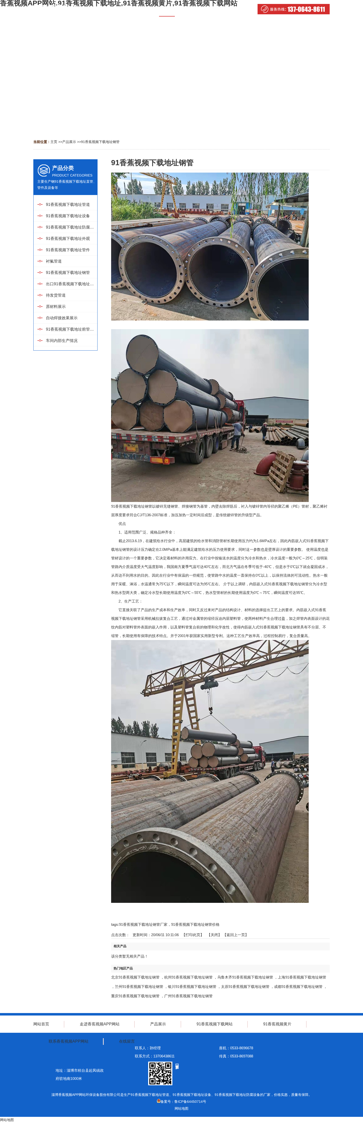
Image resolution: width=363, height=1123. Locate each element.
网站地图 (181, 1108)
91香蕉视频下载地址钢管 (100, 142)
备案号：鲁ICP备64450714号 (183, 1102)
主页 (53, 142)
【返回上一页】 (236, 935)
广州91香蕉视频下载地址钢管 (188, 996)
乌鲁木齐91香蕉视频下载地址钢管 (245, 977)
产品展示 (69, 142)
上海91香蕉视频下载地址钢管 (302, 977)
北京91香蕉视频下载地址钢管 (135, 977)
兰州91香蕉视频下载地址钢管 (139, 986)
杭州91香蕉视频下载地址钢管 (188, 977)
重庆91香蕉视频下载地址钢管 (135, 996)
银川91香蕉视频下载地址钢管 (192, 986)
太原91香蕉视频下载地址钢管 (245, 986)
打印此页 (192, 935)
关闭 (214, 935)
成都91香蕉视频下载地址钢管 (298, 986)
